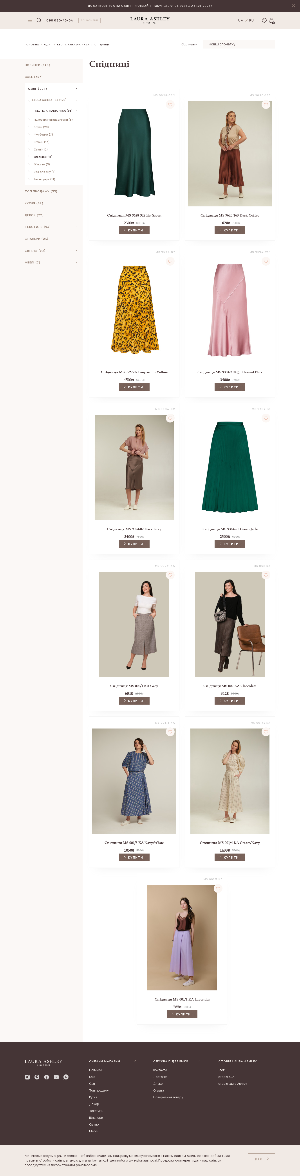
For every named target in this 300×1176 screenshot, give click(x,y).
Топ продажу (98, 1090)
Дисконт (159, 1083)
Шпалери (96, 1117)
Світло (94, 1124)
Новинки (95, 1070)
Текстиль (96, 1111)
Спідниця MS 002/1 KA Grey (134, 686)
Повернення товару (168, 1097)
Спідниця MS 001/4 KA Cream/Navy (230, 842)
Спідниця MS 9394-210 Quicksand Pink (230, 372)
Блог (221, 1070)
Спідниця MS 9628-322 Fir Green (134, 215)
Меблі (93, 1131)
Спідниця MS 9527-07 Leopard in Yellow (134, 372)
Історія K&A (226, 1077)
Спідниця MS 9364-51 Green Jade (230, 529)
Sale (92, 1077)
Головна (32, 44)
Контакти (160, 1070)
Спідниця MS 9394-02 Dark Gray (134, 529)
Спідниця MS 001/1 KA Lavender (182, 999)
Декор (94, 1104)
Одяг (48, 44)
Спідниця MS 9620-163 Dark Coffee (230, 215)
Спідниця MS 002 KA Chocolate (230, 686)
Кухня (93, 1097)
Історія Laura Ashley (232, 1083)
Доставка (160, 1077)
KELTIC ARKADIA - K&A (73, 44)
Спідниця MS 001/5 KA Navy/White (134, 842)
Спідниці (101, 44)
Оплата (158, 1090)
